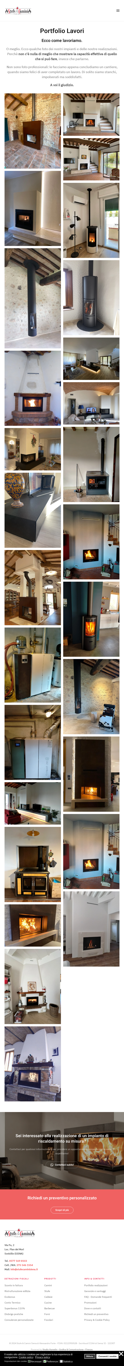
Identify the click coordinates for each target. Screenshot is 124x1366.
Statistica (68, 1361)
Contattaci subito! (64, 1165)
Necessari (36, 1361)
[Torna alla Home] (18, 11)
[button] (117, 11)
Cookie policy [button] (26, 1357)
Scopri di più (62, 1210)
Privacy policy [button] (42, 1357)
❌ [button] (121, 1353)
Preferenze (52, 1361)
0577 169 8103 (18, 1260)
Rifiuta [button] (89, 1356)
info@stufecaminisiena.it (24, 1269)
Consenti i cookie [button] (107, 1356)
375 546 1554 (25, 1265)
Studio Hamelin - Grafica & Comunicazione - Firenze (67, 1349)
